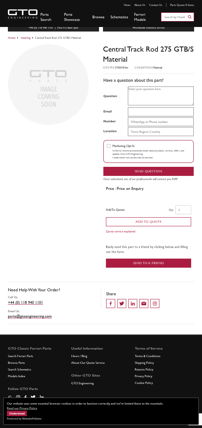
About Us (139, 4)
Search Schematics (19, 369)
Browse (98, 17)
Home (11, 37)
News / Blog (79, 356)
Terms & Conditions (147, 356)
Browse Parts (16, 363)
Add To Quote (149, 222)
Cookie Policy (144, 383)
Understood (17, 413)
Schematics (119, 17)
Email (107, 111)
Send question (148, 171)
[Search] (189, 16)
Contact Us (155, 4)
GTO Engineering (82, 383)
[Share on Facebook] (110, 303)
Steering (25, 37)
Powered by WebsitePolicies (24, 418)
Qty (171, 209)
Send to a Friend (148, 263)
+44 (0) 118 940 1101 (25, 302)
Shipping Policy (144, 363)
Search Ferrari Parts (20, 356)
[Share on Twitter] (121, 303)
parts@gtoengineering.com (30, 316)
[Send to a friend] (143, 303)
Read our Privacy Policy (22, 408)
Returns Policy (144, 369)
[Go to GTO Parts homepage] (22, 14)
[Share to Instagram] (154, 303)
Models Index (16, 376)
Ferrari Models (140, 17)
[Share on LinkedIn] (132, 303)
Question (110, 96)
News (127, 4)
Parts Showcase (72, 17)
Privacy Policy (143, 376)
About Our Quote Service (88, 363)
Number (109, 121)
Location (110, 131)
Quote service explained (120, 231)
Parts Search (45, 17)
